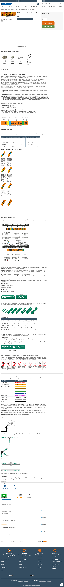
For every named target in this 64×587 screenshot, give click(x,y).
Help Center (39, 561)
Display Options (13, 541)
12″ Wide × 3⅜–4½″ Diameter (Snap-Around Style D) (26, 27)
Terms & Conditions (4, 567)
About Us (2, 561)
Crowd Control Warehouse (51, 580)
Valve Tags (10, 6)
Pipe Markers (2, 6)
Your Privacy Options (22, 567)
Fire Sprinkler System (52, 6)
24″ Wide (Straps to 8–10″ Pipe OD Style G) (24, 36)
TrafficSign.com (40, 581)
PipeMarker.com (3, 9)
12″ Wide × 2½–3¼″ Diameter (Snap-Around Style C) (25, 24)
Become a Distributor (55, 564)
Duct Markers (25, 6)
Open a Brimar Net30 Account (57, 561)
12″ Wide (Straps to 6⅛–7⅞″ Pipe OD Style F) (24, 33)
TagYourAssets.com (48, 581)
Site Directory (3, 570)
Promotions (39, 567)
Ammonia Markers (8, 9)
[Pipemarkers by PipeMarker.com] (6, 5)
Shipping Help (40, 564)
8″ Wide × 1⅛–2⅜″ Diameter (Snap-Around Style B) (25, 21)
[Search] (38, 4)
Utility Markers (43, 6)
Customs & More (61, 6)
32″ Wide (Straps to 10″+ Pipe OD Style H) (24, 39)
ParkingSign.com (44, 581)
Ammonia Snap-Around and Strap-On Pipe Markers (18, 9)
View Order (20, 564)
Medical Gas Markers (34, 6)
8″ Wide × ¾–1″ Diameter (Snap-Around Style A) (25, 18)
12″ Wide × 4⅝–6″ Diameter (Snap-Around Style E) (25, 30)
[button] (61, 584)
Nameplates (17, 6)
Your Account (21, 561)
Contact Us (2, 564)
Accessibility (3, 569)
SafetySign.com (45, 580)
